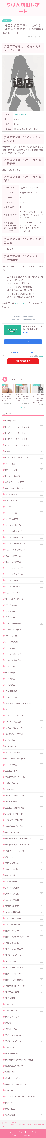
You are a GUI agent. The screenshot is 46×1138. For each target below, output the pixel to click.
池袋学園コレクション (23, 986)
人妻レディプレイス (23, 820)
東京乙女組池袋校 (23, 918)
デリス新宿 (23, 672)
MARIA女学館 (23, 470)
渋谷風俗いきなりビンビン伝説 (23, 1059)
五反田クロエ (23, 789)
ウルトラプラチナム (23, 574)
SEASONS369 (23, 494)
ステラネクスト (23, 642)
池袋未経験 (23, 998)
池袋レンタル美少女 (23, 980)
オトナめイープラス (23, 599)
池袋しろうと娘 (23, 943)
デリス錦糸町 (23, 691)
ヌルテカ (23, 709)
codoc (41, 356)
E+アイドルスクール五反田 (23, 427)
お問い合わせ (32, 1132)
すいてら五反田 (23, 635)
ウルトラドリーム (23, 556)
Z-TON (23, 506)
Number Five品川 (23, 476)
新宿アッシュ (23, 857)
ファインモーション (23, 715)
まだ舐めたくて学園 (23, 734)
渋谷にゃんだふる (23, 1041)
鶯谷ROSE (23, 1102)
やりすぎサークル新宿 (23, 758)
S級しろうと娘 (23, 500)
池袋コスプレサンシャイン (23, 937)
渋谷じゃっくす (23, 1023)
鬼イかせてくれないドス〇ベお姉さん (23, 1096)
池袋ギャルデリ (23, 930)
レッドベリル (23, 765)
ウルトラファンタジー (23, 568)
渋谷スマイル (6, 20)
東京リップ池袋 (23, 894)
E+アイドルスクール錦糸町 (23, 445)
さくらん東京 (23, 617)
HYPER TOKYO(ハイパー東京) (23, 457)
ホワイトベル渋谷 (23, 722)
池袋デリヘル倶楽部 (23, 949)
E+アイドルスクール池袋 (23, 439)
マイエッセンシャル (23, 728)
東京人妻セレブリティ (23, 924)
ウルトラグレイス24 (23, 537)
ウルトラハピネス (23, 562)
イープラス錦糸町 (23, 525)
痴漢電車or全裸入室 (23, 1066)
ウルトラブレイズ (23, 580)
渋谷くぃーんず (23, 1016)
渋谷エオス (23, 1004)
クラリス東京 (23, 611)
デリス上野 (23, 666)
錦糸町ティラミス (23, 1078)
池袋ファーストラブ (23, 967)
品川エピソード (23, 832)
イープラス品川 (23, 519)
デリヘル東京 (23, 697)
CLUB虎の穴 (23, 420)
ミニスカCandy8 (23, 752)
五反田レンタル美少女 (23, 795)
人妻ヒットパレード (23, 814)
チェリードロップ (23, 654)
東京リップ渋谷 (23, 900)
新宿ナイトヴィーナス (23, 869)
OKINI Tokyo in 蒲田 (23, 482)
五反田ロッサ (23, 801)
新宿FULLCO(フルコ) (23, 851)
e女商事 (23, 451)
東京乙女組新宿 (23, 906)
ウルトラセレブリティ (23, 549)
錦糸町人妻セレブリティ (23, 1084)
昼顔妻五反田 (23, 881)
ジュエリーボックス (23, 623)
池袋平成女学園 (23, 992)
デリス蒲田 (23, 685)
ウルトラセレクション (23, 543)
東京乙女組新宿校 (23, 912)
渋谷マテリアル (23, 1053)
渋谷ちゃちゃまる (23, 1035)
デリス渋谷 (23, 678)
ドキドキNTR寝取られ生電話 (23, 703)
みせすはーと (23, 746)
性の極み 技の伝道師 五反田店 (23, 838)
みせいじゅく (23, 740)
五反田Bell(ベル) (23, 771)
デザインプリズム (23, 660)
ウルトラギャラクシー (23, 531)
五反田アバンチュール (23, 777)
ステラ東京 (23, 648)
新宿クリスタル (23, 863)
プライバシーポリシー (17, 1132)
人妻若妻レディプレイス (23, 826)
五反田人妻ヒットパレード (23, 808)
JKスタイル (23, 463)
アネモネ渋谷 (23, 513)
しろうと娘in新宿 (23, 629)
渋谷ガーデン (23, 1010)
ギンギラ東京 (23, 605)
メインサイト (20, 303)
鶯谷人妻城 (23, 1115)
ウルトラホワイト (23, 586)
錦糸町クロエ (23, 1072)
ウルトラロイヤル (23, 592)
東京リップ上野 (23, 887)
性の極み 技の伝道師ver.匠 (23, 844)
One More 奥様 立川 (23, 488)
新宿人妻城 (23, 875)
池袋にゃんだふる (23, 955)
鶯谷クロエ (23, 1109)
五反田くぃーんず (23, 783)
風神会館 (23, 1090)
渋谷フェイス (23, 1047)
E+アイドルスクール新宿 (23, 433)
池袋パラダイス (23, 961)
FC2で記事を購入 (23, 361)
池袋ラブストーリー (23, 973)
